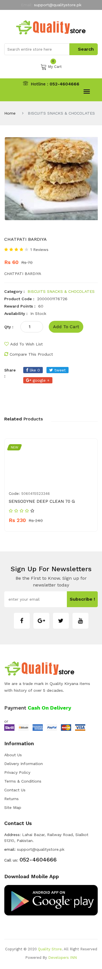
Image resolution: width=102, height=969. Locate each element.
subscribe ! (82, 599)
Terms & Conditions (22, 781)
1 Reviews (39, 249)
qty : (8, 327)
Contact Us (15, 790)
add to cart (66, 326)
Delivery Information (23, 763)
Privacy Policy (17, 772)
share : (10, 373)
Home (10, 113)
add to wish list (26, 344)
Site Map (12, 807)
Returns (11, 798)
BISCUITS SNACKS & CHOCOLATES (61, 291)
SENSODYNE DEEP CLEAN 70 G (42, 501)
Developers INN (62, 957)
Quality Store (50, 949)
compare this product (31, 354)
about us (13, 755)
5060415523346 (35, 493)
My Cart (55, 66)
